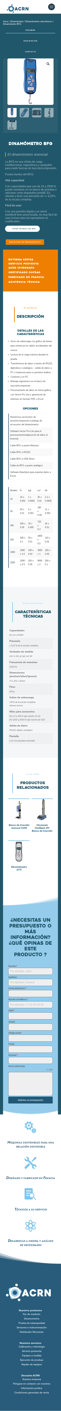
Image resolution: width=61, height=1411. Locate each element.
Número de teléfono (18, 999)
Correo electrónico (17, 988)
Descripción (31, 41)
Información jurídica (31, 1388)
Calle (11, 1010)
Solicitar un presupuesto (25, 242)
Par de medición (31, 1314)
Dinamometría (31, 1318)
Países (11, 1044)
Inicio (5, 21)
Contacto (30, 52)
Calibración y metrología (32, 1346)
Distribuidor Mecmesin (32, 1332)
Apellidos (12, 977)
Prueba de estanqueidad (31, 1323)
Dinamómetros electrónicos (38, 21)
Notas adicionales (16, 1066)
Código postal (14, 1033)
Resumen (30, 30)
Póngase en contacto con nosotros (31, 1383)
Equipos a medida (31, 1355)
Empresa (13, 1055)
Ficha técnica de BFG (24, 229)
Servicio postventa (32, 1351)
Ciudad (11, 1022)
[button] (48, 64)
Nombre (12, 966)
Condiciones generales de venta (31, 1392)
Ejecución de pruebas (31, 1360)
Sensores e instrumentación (32, 1327)
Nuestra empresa (31, 1379)
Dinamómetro (16, 21)
